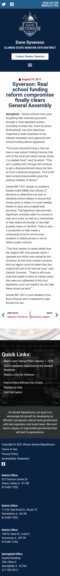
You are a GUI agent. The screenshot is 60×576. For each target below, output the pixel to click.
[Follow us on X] (5, 4)
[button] (30, 64)
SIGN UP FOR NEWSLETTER (50, 4)
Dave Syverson (30, 42)
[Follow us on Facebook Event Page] (5, 464)
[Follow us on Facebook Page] (13, 4)
